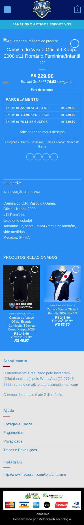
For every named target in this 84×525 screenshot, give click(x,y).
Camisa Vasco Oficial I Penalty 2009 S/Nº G (62, 311)
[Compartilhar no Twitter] (46, 156)
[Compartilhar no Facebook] (38, 156)
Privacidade (12, 441)
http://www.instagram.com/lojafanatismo (34, 474)
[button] (7, 10)
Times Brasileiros (32, 142)
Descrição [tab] (12, 183)
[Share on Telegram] (54, 156)
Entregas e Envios (17, 424)
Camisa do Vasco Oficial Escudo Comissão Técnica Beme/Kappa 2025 (21, 323)
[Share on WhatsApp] (30, 156)
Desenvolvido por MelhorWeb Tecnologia (42, 519)
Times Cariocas (55, 142)
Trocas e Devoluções (20, 450)
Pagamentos (13, 433)
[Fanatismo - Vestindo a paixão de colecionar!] (42, 10)
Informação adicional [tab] (22, 192)
